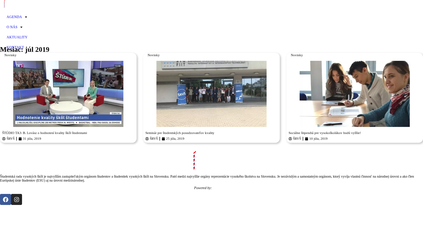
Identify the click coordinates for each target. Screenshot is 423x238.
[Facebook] (5, 199)
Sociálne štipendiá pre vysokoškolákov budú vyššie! (325, 133)
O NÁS (12, 27)
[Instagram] (16, 199)
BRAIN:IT (221, 188)
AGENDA (14, 17)
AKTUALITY (17, 37)
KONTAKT (15, 47)
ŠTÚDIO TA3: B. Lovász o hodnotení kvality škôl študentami (44, 133)
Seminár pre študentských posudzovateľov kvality (179, 133)
